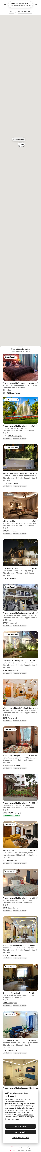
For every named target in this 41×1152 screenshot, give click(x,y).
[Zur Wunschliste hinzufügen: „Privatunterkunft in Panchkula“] (35, 357)
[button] (13, 393)
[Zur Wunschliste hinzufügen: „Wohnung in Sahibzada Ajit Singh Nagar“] (35, 681)
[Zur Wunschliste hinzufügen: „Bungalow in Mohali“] (35, 1014)
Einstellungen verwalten (20, 1138)
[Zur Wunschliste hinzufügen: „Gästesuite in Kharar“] (35, 542)
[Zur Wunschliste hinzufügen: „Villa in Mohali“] (35, 824)
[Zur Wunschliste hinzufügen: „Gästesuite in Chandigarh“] (35, 634)
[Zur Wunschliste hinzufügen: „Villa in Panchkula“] (35, 494)
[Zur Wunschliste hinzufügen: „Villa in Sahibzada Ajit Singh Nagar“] (35, 447)
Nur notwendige (20, 1132)
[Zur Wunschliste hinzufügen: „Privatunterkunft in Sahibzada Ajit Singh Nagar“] (35, 587)
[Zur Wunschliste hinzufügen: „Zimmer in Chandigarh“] (35, 729)
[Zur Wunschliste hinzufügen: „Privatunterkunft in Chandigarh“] (35, 399)
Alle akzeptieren (20, 1126)
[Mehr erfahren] (29, 351)
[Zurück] (5, 4)
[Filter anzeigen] (36, 4)
